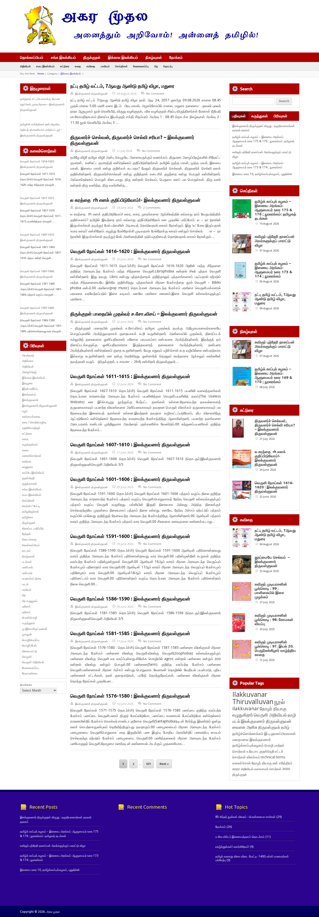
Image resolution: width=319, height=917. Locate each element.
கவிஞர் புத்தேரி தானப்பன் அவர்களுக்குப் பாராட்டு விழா (275, 240)
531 (148, 764)
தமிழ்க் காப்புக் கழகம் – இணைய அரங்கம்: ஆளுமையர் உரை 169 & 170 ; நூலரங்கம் (273, 375)
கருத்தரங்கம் (30, 444)
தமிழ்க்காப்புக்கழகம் (248, 745)
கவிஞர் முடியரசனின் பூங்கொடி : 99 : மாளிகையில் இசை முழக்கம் (271, 590)
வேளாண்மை (30, 673)
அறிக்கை (27, 361)
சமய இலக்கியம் (45, 66)
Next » (164, 764)
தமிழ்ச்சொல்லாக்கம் (247, 733)
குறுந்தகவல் (29, 483)
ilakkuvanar (245, 708)
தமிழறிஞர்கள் (30, 511)
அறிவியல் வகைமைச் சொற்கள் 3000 (265, 769)
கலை (25, 450)
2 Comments (151, 207)
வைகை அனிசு (244, 727)
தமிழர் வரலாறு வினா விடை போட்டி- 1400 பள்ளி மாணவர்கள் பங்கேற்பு (252, 858)
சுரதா (236, 769)
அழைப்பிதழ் (29, 372)
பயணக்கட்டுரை (31, 578)
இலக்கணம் (29, 394)
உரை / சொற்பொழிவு (34, 422)
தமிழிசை (27, 517)
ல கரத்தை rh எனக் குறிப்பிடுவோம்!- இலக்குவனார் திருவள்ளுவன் (135, 200)
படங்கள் (27, 562)
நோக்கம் (176, 58)
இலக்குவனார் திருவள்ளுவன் (91, 93)
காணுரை (27, 467)
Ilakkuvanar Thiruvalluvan (252, 698)
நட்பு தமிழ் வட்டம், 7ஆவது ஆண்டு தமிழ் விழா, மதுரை (122, 86)
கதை (78, 66)
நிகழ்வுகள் (154, 57)
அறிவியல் (25, 66)
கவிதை (90, 66)
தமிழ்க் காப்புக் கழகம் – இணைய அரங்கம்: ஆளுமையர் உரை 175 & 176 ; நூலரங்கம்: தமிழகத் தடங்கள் (263, 141)
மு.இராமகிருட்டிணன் (34, 629)
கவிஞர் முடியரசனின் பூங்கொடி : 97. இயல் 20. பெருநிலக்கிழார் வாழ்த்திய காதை (275, 648)
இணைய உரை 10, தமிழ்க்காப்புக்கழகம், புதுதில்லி (262, 174)
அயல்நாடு (28, 355)
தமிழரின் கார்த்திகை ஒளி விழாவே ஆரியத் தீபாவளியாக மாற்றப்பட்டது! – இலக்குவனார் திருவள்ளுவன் (41, 130)
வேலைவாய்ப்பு (141, 66)
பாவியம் (105, 66)
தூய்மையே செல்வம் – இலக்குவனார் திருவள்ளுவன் (272, 561)
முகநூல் (27, 634)
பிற (156, 66)
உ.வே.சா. (252, 751)
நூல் (279, 702)
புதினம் (26, 606)
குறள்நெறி (28, 478)
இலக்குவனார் (30, 400)
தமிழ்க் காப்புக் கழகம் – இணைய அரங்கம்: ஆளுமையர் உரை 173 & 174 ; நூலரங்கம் (258, 165)
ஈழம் (25, 411)
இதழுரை (27, 383)
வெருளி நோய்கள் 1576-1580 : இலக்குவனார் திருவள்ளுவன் (130, 696)
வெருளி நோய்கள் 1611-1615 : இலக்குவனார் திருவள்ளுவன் (130, 376)
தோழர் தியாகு (261, 763)
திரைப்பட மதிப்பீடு (33, 528)
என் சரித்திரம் (282, 763)
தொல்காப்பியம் (31, 57)
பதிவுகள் (239, 116)
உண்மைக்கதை (31, 416)
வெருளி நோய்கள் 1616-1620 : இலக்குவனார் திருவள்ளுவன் (130, 251)
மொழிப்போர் (29, 645)
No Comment (155, 93)
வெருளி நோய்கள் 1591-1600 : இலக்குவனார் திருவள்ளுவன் (130, 536)
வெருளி (27, 657)
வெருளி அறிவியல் (33, 662)
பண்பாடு (27, 573)
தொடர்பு (168, 66)
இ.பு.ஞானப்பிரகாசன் (280, 733)
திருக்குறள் (91, 57)
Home (40, 73)
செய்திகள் (121, 66)
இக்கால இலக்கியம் (123, 57)
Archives (26, 685)
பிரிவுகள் (280, 116)
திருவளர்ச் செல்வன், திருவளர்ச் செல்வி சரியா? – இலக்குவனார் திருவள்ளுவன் (275, 427)
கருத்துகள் (259, 116)
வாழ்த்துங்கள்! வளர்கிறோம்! (232, 847)
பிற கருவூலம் (30, 601)
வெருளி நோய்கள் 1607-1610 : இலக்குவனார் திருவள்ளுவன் (130, 444)
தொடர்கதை (29, 539)
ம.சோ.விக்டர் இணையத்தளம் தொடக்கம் (240, 837)
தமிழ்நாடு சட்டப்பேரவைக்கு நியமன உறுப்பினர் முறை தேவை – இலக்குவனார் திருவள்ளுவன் (42, 104)
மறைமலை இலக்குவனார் (251, 739)
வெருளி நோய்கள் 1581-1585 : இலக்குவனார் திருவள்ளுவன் (130, 633)
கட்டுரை (64, 66)
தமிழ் (285, 727)
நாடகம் (26, 550)
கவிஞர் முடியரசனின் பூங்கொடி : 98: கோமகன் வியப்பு (274, 619)
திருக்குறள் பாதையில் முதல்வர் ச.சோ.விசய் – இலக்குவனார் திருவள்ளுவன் (143, 314)
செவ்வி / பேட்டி (31, 506)
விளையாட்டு (29, 651)
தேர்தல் (26, 534)
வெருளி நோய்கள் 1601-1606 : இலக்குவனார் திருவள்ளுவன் (130, 479)
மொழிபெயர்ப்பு (30, 640)
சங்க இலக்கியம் (63, 57)
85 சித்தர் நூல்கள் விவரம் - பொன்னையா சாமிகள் (245, 817)
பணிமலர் (27, 567)
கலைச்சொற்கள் (31, 456)
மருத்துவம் (28, 623)
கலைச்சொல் (241, 763)
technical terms (273, 757)
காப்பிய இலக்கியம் (33, 472)
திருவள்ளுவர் (269, 727)
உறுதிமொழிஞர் (31, 428)
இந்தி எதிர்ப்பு (30, 389)
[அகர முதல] (139, 44)
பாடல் (25, 584)
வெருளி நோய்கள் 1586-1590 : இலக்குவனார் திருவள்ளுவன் (130, 598)
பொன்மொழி (29, 617)
